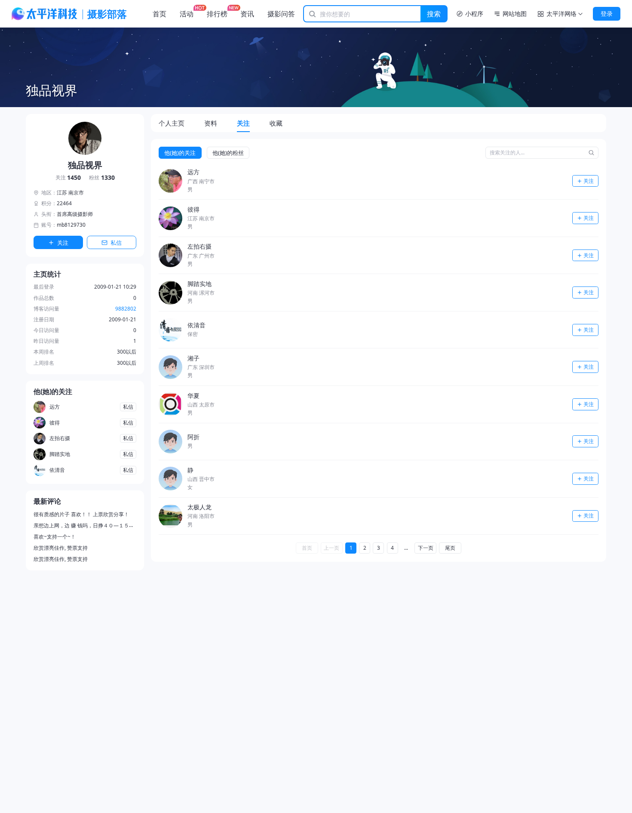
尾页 (450, 547)
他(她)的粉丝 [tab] (228, 153)
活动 (186, 13)
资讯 (247, 13)
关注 (68, 178)
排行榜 (217, 13)
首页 (159, 13)
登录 (607, 13)
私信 (116, 242)
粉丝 (102, 178)
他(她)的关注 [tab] (180, 153)
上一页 (331, 547)
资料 (210, 123)
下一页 (425, 547)
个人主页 (171, 123)
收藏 (276, 123)
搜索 (434, 13)
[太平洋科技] (45, 13)
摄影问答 (281, 13)
